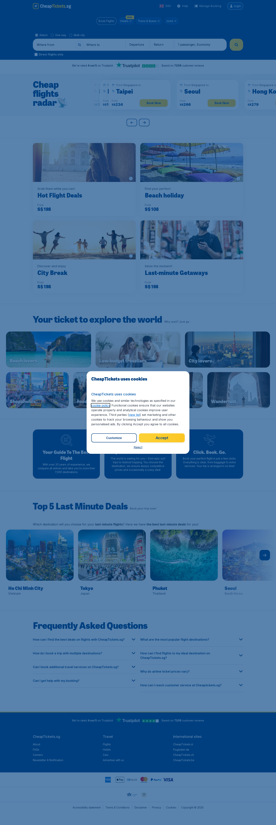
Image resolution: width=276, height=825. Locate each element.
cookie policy (100, 405)
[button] (138, 447)
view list (134, 415)
